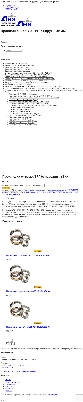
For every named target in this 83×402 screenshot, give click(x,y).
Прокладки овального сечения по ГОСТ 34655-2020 (29, 102)
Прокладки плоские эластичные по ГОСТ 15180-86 (28, 104)
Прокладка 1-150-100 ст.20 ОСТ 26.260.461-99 (28, 291)
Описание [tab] (10, 198)
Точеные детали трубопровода (17, 63)
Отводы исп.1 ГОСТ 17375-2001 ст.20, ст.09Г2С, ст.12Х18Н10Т (29, 77)
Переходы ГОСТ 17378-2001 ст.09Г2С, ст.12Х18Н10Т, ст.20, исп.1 (30, 79)
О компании (10, 384)
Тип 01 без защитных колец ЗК (24, 107)
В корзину (6, 188)
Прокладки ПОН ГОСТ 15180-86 (21, 123)
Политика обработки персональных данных (18, 371)
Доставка (8, 391)
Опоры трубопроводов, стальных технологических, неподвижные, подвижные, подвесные (40, 88)
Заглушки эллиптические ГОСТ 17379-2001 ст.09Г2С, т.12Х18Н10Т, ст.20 (33, 86)
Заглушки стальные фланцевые (17, 67)
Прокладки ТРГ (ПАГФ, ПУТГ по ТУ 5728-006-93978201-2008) (33, 105)
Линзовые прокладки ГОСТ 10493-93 (23, 100)
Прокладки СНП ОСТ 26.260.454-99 (23, 121)
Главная (8, 380)
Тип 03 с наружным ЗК (21, 111)
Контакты (9, 388)
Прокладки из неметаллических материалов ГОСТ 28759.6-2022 (34, 98)
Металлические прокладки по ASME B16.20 (26, 115)
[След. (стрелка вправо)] (3, 400)
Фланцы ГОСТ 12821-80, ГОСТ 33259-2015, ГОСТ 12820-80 (27, 75)
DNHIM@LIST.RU (11, 5)
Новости (8, 386)
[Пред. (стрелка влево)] (1, 400)
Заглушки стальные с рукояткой (17, 71)
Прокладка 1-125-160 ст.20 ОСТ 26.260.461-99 (28, 327)
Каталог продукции (13, 382)
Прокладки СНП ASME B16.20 (20, 119)
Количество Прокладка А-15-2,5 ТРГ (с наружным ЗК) (23, 185)
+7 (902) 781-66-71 (22, 365)
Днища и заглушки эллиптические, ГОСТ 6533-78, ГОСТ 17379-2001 (31, 73)
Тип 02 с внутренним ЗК (22, 109)
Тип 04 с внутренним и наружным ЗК (27, 113)
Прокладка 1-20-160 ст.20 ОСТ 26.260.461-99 (27, 255)
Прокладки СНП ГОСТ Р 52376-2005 (23, 125)
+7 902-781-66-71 (11, 9)
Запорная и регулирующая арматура (19, 65)
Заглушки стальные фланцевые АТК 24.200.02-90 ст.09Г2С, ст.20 (30, 83)
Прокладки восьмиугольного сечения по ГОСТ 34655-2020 (32, 96)
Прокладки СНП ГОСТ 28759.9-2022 (23, 94)
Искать (3, 50)
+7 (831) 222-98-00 (12, 7)
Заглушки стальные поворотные (17, 69)
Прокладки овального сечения (20, 117)
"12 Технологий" (50, 395)
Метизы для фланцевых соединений (18, 84)
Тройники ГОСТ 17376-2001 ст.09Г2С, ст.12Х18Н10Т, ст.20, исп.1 (29, 81)
